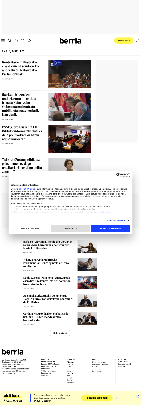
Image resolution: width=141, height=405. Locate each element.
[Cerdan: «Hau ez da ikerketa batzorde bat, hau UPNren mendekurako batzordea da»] (87, 318)
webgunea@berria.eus (20, 368)
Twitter (69, 367)
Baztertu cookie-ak (30, 228)
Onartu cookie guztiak (110, 228)
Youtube (70, 373)
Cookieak (95, 367)
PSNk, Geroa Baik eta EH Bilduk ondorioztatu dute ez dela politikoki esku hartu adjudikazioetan (22, 133)
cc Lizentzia (96, 369)
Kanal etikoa (96, 371)
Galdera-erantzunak (48, 371)
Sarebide (44, 375)
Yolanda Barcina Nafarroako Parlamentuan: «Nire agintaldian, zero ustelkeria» (46, 263)
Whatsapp (70, 362)
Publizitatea (45, 368)
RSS (68, 375)
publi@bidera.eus (19, 371)
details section (104, 212)
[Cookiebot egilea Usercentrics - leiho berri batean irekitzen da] (118, 175)
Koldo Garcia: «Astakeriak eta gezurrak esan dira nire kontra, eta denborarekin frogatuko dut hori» (47, 281)
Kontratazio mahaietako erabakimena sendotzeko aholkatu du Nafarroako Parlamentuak (20, 68)
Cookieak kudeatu (116, 220)
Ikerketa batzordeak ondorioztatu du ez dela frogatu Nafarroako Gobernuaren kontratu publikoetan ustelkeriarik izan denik (20, 104)
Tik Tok (69, 378)
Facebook (70, 369)
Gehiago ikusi (60, 333)
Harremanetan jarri (9, 373)
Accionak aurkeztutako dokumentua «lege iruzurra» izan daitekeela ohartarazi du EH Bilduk (48, 299)
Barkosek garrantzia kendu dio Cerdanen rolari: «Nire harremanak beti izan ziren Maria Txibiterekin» (48, 245)
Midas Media (122, 366)
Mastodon (70, 382)
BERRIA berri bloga (48, 366)
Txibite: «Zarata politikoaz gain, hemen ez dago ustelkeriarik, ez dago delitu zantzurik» (22, 166)
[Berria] (12, 353)
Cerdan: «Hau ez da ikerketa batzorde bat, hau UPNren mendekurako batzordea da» (46, 317)
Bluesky (70, 380)
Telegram (70, 364)
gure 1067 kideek (27, 189)
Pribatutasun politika (100, 364)
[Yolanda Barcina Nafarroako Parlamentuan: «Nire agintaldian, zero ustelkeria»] (87, 264)
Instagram (70, 371)
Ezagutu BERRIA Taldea (50, 364)
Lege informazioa (98, 362)
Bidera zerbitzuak (124, 364)
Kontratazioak (46, 373)
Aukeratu (69, 228)
